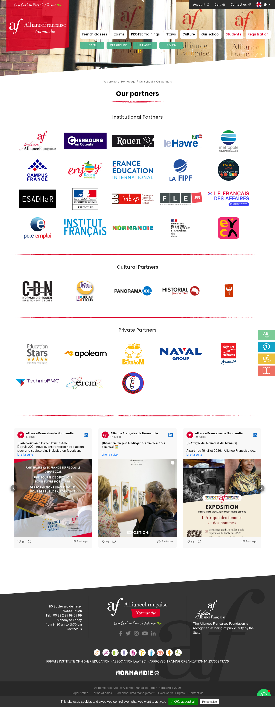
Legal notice (80, 693)
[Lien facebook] (120, 632)
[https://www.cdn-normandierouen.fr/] (37, 291)
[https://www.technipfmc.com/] (37, 383)
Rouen (171, 45)
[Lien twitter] (128, 632)
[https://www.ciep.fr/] (133, 170)
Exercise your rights (171, 693)
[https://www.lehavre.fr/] (181, 141)
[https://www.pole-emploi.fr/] (37, 228)
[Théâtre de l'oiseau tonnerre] (228, 291)
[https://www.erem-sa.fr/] (85, 383)
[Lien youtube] (145, 632)
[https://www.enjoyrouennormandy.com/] (85, 170)
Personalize (209, 701)
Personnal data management (135, 693)
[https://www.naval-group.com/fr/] (181, 354)
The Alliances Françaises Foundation (219, 623)
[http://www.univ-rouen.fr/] (85, 291)
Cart (217, 4)
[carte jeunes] (228, 228)
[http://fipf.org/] (181, 170)
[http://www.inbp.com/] (133, 199)
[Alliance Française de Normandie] (37, 26)
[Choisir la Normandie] (137, 672)
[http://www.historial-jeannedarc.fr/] (181, 291)
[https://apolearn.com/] (85, 354)
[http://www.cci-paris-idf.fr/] (228, 199)
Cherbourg (118, 45)
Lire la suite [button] (25, 454)
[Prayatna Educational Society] (133, 383)
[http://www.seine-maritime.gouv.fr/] (85, 199)
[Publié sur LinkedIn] (86, 435)
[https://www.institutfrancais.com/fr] (85, 228)
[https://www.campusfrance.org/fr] (37, 170)
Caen (92, 45)
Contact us (239, 4)
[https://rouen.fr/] (133, 141)
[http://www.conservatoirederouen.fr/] (228, 170)
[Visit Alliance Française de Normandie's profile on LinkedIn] (20, 435)
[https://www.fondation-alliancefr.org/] (37, 141)
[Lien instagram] (136, 632)
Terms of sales (102, 693)
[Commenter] (28, 542)
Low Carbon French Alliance (35, 5)
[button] (14, 488)
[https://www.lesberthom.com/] (133, 354)
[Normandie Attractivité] (133, 228)
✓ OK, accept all (183, 701)
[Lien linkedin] (153, 632)
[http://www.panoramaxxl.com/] (133, 291)
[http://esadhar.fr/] (37, 199)
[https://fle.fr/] (181, 199)
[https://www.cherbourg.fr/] (85, 141)
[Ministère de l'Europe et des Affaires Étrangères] (180, 228)
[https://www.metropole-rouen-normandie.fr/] (228, 141)
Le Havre (145, 45)
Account (199, 4)
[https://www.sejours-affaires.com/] (228, 354)
